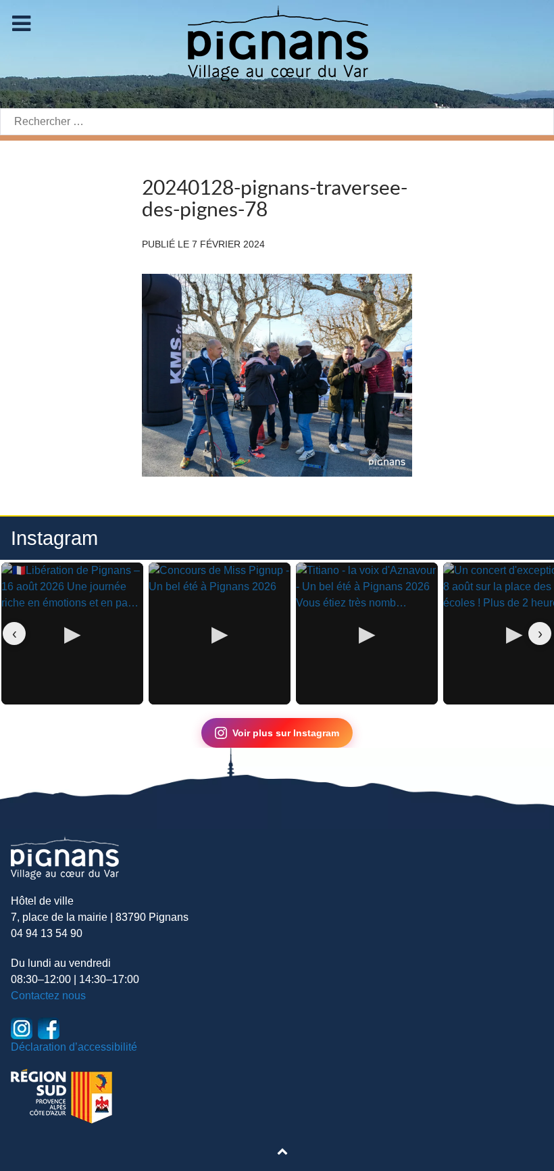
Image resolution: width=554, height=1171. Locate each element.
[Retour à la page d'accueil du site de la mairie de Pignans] (277, 42)
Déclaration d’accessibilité (74, 1047)
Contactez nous (48, 995)
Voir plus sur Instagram (285, 732)
